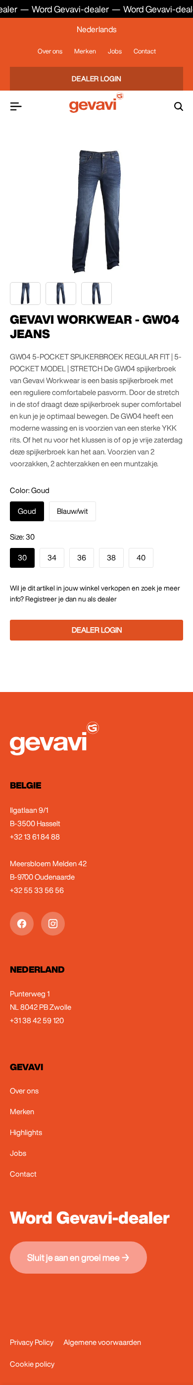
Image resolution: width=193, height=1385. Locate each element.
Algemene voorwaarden (102, 1342)
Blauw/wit (72, 511)
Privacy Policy (31, 1342)
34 (52, 557)
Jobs (115, 51)
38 (111, 557)
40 (141, 557)
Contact (145, 51)
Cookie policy (32, 1364)
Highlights (26, 1132)
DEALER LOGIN (97, 78)
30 (22, 557)
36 (81, 557)
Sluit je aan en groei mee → (78, 1257)
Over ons (50, 51)
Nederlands (96, 29)
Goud (27, 511)
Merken (85, 51)
